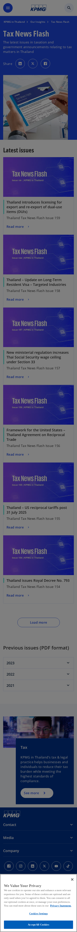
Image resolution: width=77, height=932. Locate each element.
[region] (38, 903)
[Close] (72, 879)
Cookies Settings (38, 913)
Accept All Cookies (38, 924)
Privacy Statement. (60, 905)
